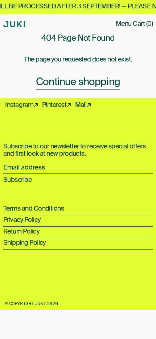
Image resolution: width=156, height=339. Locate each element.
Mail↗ (83, 105)
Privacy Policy (21, 220)
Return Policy (21, 231)
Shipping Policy (24, 243)
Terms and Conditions (33, 209)
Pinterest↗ (56, 105)
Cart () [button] (143, 24)
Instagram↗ (21, 105)
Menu (124, 24)
